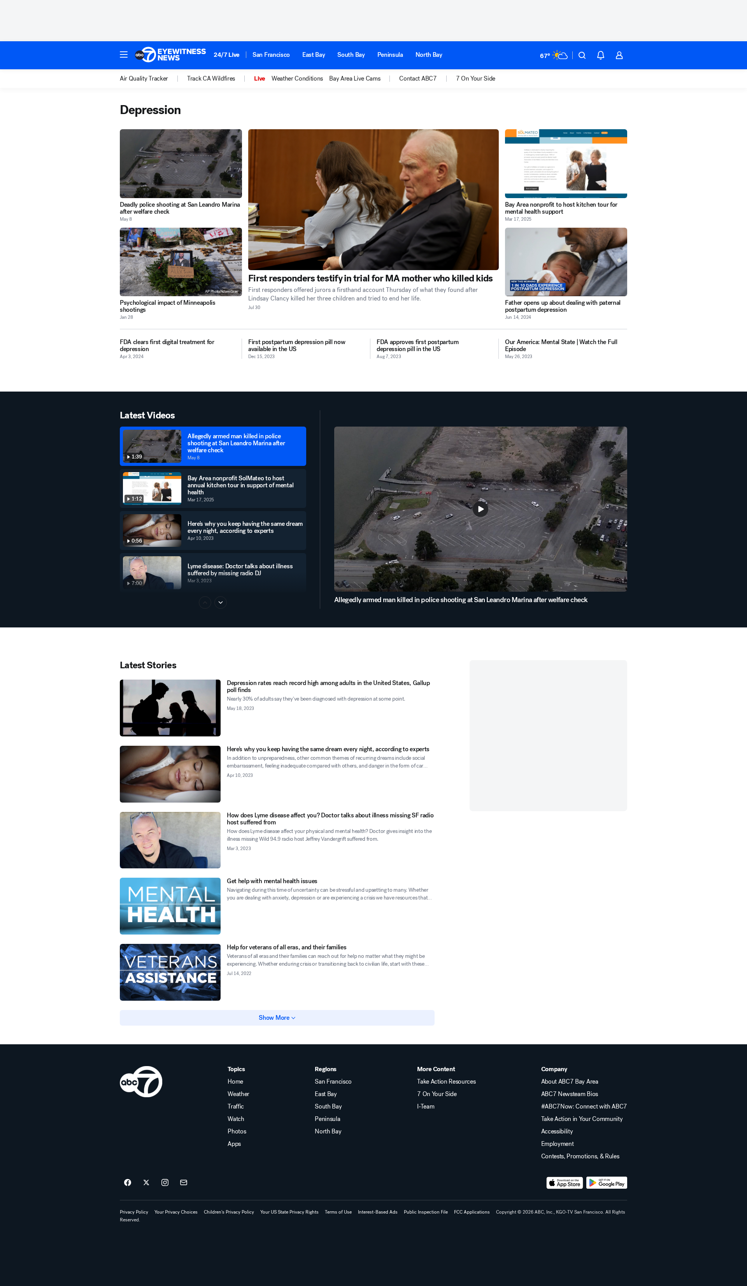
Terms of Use (338, 1212)
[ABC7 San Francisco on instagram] (165, 1183)
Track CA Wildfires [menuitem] (211, 78)
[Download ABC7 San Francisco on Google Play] (606, 1183)
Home (235, 1082)
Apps (234, 1144)
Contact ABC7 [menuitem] (418, 78)
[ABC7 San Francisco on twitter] (146, 1183)
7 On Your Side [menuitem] (476, 78)
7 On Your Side (437, 1094)
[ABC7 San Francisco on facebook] (127, 1183)
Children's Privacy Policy (229, 1212)
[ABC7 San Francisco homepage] (170, 55)
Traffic (236, 1106)
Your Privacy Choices (176, 1212)
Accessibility (557, 1131)
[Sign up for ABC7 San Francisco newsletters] (183, 1183)
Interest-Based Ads (378, 1212)
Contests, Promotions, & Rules (580, 1156)
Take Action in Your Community (582, 1119)
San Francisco (271, 55)
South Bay (351, 55)
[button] (124, 54)
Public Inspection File (426, 1212)
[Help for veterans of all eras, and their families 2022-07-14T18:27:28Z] (170, 972)
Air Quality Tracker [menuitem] (144, 78)
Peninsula (390, 55)
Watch (236, 1119)
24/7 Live (227, 55)
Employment (557, 1144)
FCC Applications (472, 1212)
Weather (238, 1094)
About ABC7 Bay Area (569, 1082)
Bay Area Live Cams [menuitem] (354, 78)
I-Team (425, 1106)
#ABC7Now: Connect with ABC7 (584, 1106)
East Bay (313, 55)
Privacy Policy (134, 1212)
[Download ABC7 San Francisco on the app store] (565, 1183)
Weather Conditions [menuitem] (297, 78)
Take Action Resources (446, 1082)
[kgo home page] (141, 1081)
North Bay (429, 55)
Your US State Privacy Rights (289, 1212)
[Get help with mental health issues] (170, 906)
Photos (237, 1131)
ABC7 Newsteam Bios (569, 1094)
